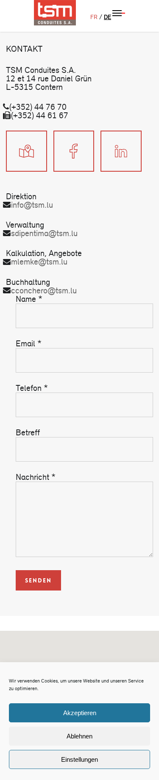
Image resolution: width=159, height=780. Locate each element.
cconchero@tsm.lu (44, 290)
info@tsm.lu (32, 205)
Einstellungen (79, 759)
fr (94, 17)
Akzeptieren (79, 712)
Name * (29, 299)
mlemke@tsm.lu (39, 261)
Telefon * (32, 388)
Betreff (28, 432)
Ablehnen (79, 736)
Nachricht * (36, 477)
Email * (29, 343)
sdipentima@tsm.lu (44, 233)
